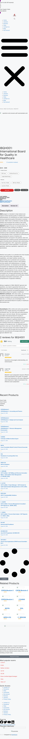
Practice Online (24, 189)
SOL (21, 608)
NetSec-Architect (5, 668)
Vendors (5, 22)
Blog (4, 28)
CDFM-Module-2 (22, 590)
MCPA (7, 608)
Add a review (24, 341)
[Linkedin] (13, 722)
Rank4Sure (14, 734)
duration (2, 179)
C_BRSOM (22, 617)
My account (6, 30)
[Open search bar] (14, 18)
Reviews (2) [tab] (14, 205)
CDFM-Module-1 (7, 599)
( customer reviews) (12, 162)
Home (5, 20)
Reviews (5, 23)
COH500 (22, 599)
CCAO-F (3, 662)
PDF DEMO (17, 189)
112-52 (2, 670)
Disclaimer (6, 689)
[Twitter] (5, 722)
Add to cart (7, 190)
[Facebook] (1, 722)
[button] (14, 62)
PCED (2, 665)
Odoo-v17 (3, 682)
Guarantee (6, 692)
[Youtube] (9, 722)
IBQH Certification (8, 108)
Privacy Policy (7, 699)
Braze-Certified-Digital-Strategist (9, 676)
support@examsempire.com (7, 724)
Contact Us (6, 27)
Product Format (4, 170)
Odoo (2, 679)
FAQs (4, 25)
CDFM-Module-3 (7, 590)
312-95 (2, 673)
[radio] (3, 173)
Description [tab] (5, 205)
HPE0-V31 (7, 617)
